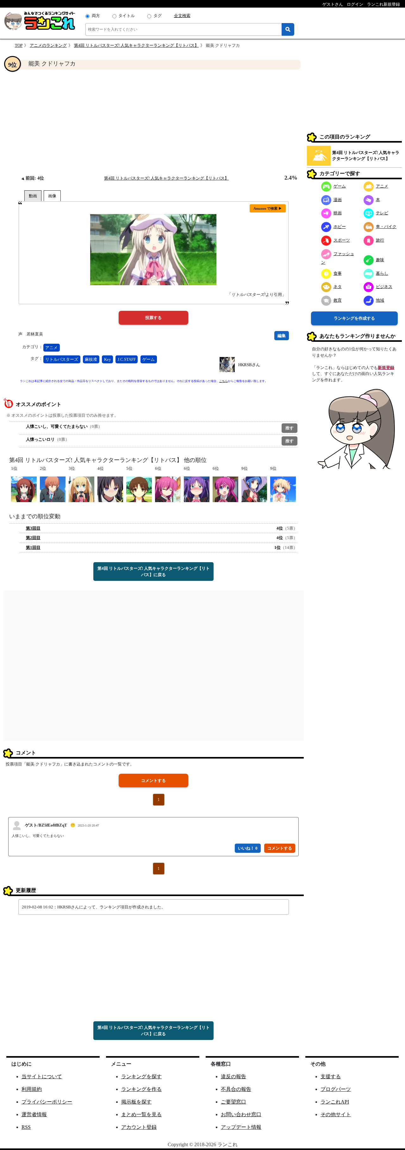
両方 (96, 15)
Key (107, 359)
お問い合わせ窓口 (241, 1114)
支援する (331, 1076)
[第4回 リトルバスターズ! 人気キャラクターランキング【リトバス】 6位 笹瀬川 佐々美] (196, 489)
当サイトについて (42, 1076)
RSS (26, 1127)
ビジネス (384, 286)
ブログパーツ (336, 1089)
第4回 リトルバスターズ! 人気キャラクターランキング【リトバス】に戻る (153, 571)
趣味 (380, 259)
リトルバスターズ (61, 359)
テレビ (382, 213)
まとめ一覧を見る (141, 1114)
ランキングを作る (141, 1089)
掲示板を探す (136, 1101)
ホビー (339, 226)
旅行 (380, 240)
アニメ (51, 347)
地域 (380, 300)
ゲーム (148, 359)
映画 (337, 213)
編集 (281, 335)
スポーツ (341, 240)
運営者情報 (34, 1114)
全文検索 (182, 15)
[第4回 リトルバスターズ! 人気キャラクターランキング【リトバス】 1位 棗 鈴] (24, 489)
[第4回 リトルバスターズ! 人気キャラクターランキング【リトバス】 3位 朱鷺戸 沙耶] (81, 489)
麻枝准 (91, 359)
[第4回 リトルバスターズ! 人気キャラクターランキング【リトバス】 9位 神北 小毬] (283, 489)
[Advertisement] (153, 122)
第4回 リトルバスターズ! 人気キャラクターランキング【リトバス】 (136, 45)
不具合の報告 (236, 1089)
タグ (157, 15)
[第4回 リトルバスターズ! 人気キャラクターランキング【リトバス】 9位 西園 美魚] (254, 489)
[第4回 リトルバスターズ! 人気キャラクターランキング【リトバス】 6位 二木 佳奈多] (168, 489)
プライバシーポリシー (47, 1101)
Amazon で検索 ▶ (267, 208)
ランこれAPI (335, 1101)
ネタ (337, 286)
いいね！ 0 (248, 848)
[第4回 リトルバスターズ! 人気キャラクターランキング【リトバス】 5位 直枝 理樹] (139, 489)
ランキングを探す (141, 1076)
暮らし (382, 273)
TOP (18, 45)
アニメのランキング (48, 45)
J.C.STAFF (127, 359)
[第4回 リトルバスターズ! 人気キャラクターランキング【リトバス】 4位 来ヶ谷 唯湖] (110, 489)
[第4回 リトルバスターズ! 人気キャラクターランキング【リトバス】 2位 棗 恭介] (52, 489)
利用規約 (32, 1089)
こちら (223, 381)
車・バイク (386, 226)
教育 (337, 300)
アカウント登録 (139, 1127)
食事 (337, 273)
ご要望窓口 (233, 1101)
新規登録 (386, 367)
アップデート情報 (241, 1127)
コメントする (153, 780)
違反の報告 (233, 1076)
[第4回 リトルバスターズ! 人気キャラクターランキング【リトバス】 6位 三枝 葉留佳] (225, 489)
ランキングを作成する (354, 318)
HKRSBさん (249, 364)
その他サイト (336, 1114)
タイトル (126, 15)
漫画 (337, 199)
